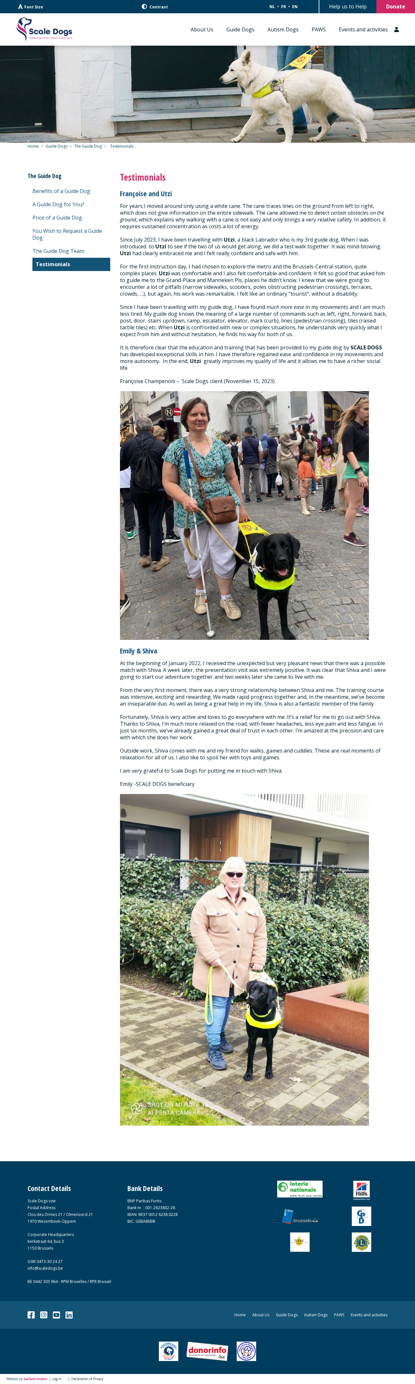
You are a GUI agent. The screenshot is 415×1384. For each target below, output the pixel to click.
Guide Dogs (240, 29)
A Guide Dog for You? (58, 204)
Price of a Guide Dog (57, 217)
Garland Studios (36, 1379)
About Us (202, 29)
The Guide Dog (88, 146)
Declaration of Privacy (87, 1379)
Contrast (158, 7)
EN (295, 6)
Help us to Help (348, 6)
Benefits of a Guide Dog (61, 191)
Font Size (33, 7)
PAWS (319, 29)
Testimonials (53, 264)
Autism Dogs (283, 29)
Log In (57, 1379)
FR (283, 6)
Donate (395, 6)
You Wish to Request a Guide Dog (67, 234)
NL (272, 6)
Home (33, 146)
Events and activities (363, 29)
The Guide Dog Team (58, 251)
